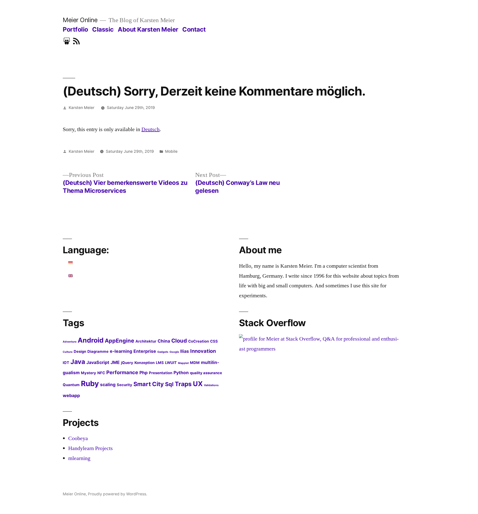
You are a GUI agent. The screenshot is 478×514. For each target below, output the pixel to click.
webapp (71, 395)
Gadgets (162, 352)
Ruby (90, 383)
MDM (195, 362)
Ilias (184, 351)
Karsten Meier (81, 107)
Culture (67, 352)
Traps (183, 384)
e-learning (121, 351)
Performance (122, 372)
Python (181, 372)
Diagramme (98, 351)
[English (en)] (70, 275)
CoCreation (198, 341)
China (164, 341)
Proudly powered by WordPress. (117, 494)
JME (115, 362)
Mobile (171, 151)
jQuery (127, 362)
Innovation (203, 351)
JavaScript (97, 362)
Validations (211, 385)
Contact (194, 29)
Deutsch (150, 129)
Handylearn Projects (90, 448)
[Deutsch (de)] (70, 262)
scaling (108, 384)
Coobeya (78, 438)
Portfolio (75, 29)
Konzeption (144, 362)
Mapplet (183, 363)
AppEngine (119, 340)
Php (143, 372)
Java (77, 361)
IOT (66, 362)
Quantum (71, 385)
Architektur (145, 341)
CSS (214, 341)
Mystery (88, 373)
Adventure (69, 341)
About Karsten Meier (148, 29)
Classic (103, 29)
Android (91, 340)
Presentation (160, 373)
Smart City (148, 384)
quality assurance (206, 373)
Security (124, 385)
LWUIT (171, 362)
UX (198, 384)
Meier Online (80, 20)
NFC (101, 373)
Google (174, 352)
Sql (169, 384)
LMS (160, 362)
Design (80, 351)
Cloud (179, 340)
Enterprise (144, 351)
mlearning (79, 458)
